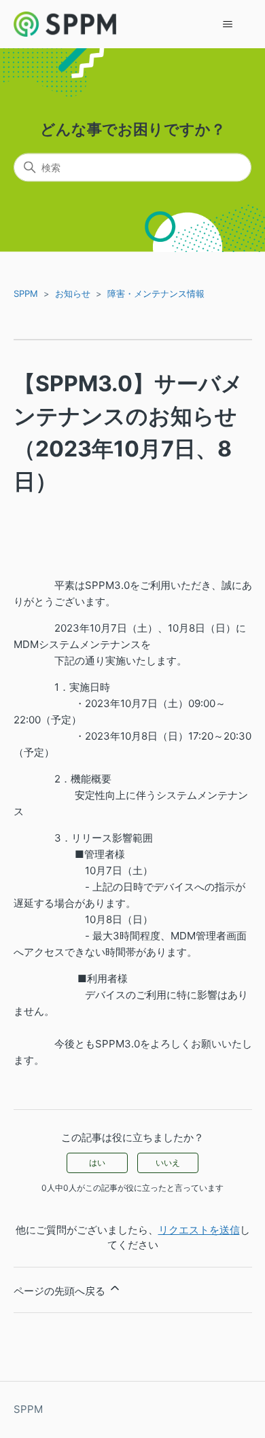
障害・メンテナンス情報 (156, 293)
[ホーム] (65, 24)
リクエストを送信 (199, 1229)
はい (97, 1162)
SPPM (26, 293)
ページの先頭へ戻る (61, 1290)
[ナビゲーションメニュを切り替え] (228, 24)
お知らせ (72, 293)
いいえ (168, 1162)
